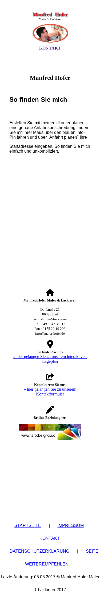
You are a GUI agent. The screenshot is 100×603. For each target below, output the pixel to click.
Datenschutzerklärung (39, 551)
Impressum (71, 525)
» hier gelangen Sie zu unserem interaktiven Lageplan (50, 359)
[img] (50, 27)
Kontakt (50, 48)
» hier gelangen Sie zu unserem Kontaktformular (50, 391)
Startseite (27, 525)
